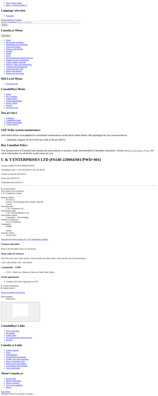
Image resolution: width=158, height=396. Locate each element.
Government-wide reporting (17, 366)
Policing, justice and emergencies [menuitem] (19, 64)
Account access (12, 84)
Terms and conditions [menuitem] (14, 385)
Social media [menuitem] (11, 379)
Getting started (11, 99)
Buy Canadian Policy (139, 150)
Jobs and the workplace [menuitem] (15, 42)
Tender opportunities (14, 101)
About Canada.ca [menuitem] (13, 383)
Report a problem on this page (13, 292)
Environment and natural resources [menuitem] (19, 58)
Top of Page (5, 392)
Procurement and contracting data (19, 338)
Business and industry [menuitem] (14, 49)
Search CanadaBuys (9, 22)
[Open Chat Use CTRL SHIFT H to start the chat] (20, 312)
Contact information (11, 286)
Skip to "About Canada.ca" (16, 5)
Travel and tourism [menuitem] (13, 47)
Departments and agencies (16, 357)
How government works (15, 361)
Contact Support (12, 350)
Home (8, 94)
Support (9, 105)
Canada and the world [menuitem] (14, 69)
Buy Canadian (11, 96)
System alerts (11, 335)
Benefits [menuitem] (9, 51)
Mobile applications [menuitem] (13, 381)
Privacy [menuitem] (9, 387)
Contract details (9, 189)
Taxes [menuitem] (8, 56)
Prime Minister (11, 355)
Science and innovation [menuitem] (15, 73)
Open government (13, 368)
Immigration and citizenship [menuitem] (17, 45)
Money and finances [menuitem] (14, 71)
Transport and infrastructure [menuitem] (16, 67)
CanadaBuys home (13, 120)
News (8, 352)
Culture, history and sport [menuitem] (16, 62)
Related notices (9, 288)
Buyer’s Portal (11, 103)
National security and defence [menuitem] (17, 60)
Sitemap (9, 340)
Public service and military (16, 364)
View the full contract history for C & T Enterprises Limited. (24, 239)
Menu (6, 36)
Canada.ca (10, 118)
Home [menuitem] (8, 40)
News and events (12, 331)
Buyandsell (10, 333)
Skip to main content (14, 3)
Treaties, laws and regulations (17, 359)
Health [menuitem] (8, 53)
